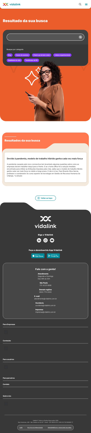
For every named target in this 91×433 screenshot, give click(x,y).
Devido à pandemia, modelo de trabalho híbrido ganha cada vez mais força (45, 158)
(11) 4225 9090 (45, 285)
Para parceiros (9, 378)
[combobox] (42, 37)
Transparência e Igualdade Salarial (60, 427)
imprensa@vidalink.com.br (45, 312)
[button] (86, 4)
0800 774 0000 (45, 292)
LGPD (21, 427)
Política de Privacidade (35, 427)
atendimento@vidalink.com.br (45, 299)
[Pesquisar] (80, 37)
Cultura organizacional (62, 55)
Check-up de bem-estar (41, 55)
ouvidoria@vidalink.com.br (45, 305)
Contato (6, 384)
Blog (9, 55)
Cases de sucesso (22, 55)
